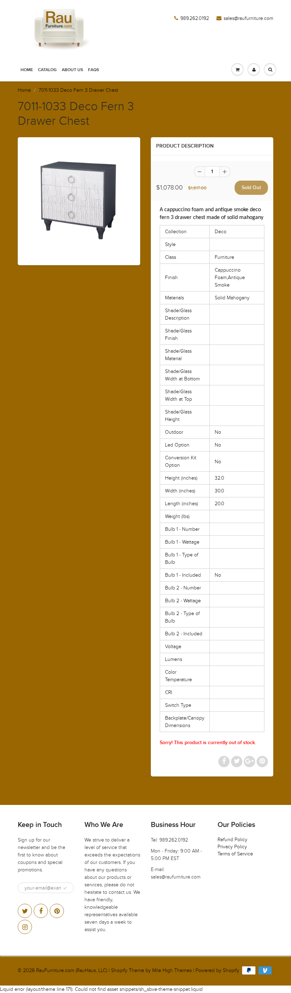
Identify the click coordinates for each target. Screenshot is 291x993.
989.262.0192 (194, 18)
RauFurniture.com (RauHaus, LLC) (71, 970)
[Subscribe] (64, 888)
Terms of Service (235, 854)
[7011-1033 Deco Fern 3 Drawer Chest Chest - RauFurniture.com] (79, 200)
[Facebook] (41, 911)
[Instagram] (25, 927)
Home (27, 70)
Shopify (119, 970)
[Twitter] (25, 911)
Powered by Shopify (217, 970)
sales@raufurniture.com (248, 18)
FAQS (93, 70)
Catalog (47, 70)
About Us (72, 70)
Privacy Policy (232, 847)
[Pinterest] (57, 911)
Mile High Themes (172, 970)
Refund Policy (232, 840)
